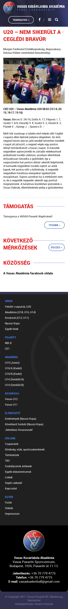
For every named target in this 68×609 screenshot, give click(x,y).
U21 (7, 348)
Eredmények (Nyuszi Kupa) (20, 418)
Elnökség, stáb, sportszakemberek (25, 449)
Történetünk (12, 455)
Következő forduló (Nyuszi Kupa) (24, 424)
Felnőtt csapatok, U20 (18, 306)
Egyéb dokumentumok (18, 472)
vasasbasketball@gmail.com (39, 581)
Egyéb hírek (11, 329)
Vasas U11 (11, 404)
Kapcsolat (11, 488)
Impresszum (12, 513)
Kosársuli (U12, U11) (17, 318)
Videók (9, 508)
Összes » (56, 247)
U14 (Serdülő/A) (14, 379)
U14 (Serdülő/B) (14, 385)
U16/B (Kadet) (13, 374)
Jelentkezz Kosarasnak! (19, 430)
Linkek (9, 477)
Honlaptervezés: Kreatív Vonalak (34, 604)
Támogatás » (21, 19)
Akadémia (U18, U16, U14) (20, 312)
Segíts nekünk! (13, 483)
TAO (7, 460)
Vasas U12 (11, 399)
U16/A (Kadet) (13, 368)
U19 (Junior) (12, 362)
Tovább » (54, 225)
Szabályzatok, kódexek (18, 466)
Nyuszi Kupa (12, 323)
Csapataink (11, 444)
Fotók (8, 502)
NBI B (8, 343)
